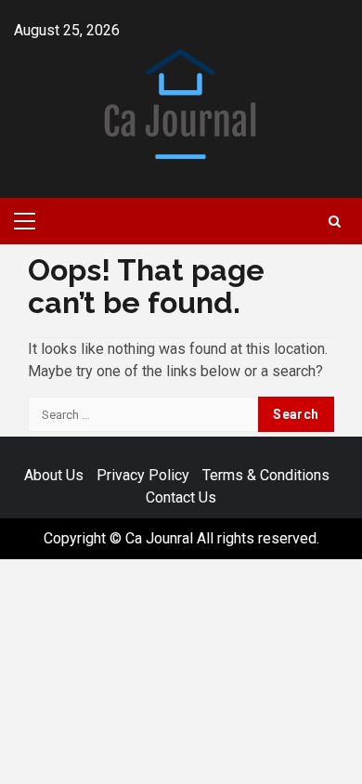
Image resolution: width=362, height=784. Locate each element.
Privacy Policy (143, 475)
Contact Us (181, 497)
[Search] (334, 221)
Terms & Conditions (266, 475)
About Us (54, 475)
